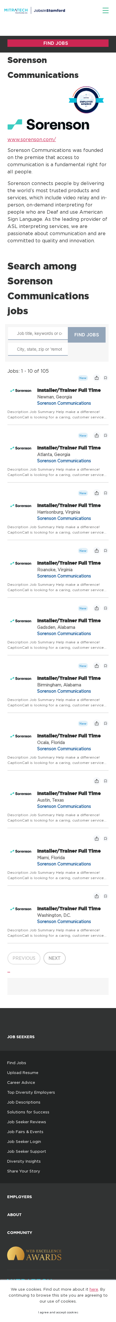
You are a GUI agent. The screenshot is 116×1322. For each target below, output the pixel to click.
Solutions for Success (28, 1112)
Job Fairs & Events (25, 1132)
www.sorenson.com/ (31, 139)
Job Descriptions (23, 1102)
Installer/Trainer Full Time (69, 390)
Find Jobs (16, 1063)
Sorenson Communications (64, 403)
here (94, 1289)
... (8, 970)
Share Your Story (23, 1171)
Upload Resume (22, 1072)
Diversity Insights (24, 1161)
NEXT (54, 958)
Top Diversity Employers (31, 1092)
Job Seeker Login (24, 1141)
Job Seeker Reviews (26, 1122)
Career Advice (21, 1082)
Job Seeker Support (26, 1151)
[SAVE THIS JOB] (106, 378)
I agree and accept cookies (58, 1312)
